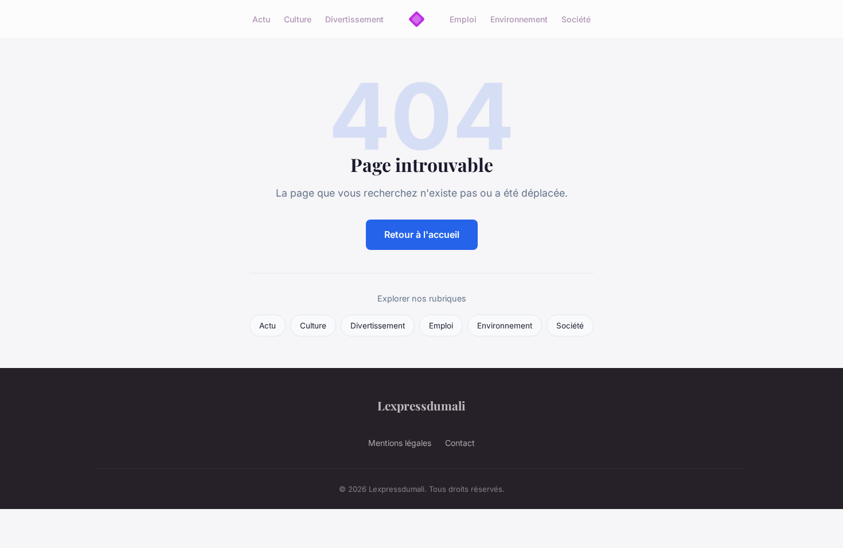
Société (576, 19)
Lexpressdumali (421, 405)
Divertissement (354, 19)
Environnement (519, 19)
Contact (460, 443)
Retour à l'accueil (421, 234)
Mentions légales (399, 443)
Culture (297, 19)
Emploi (463, 19)
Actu (261, 19)
